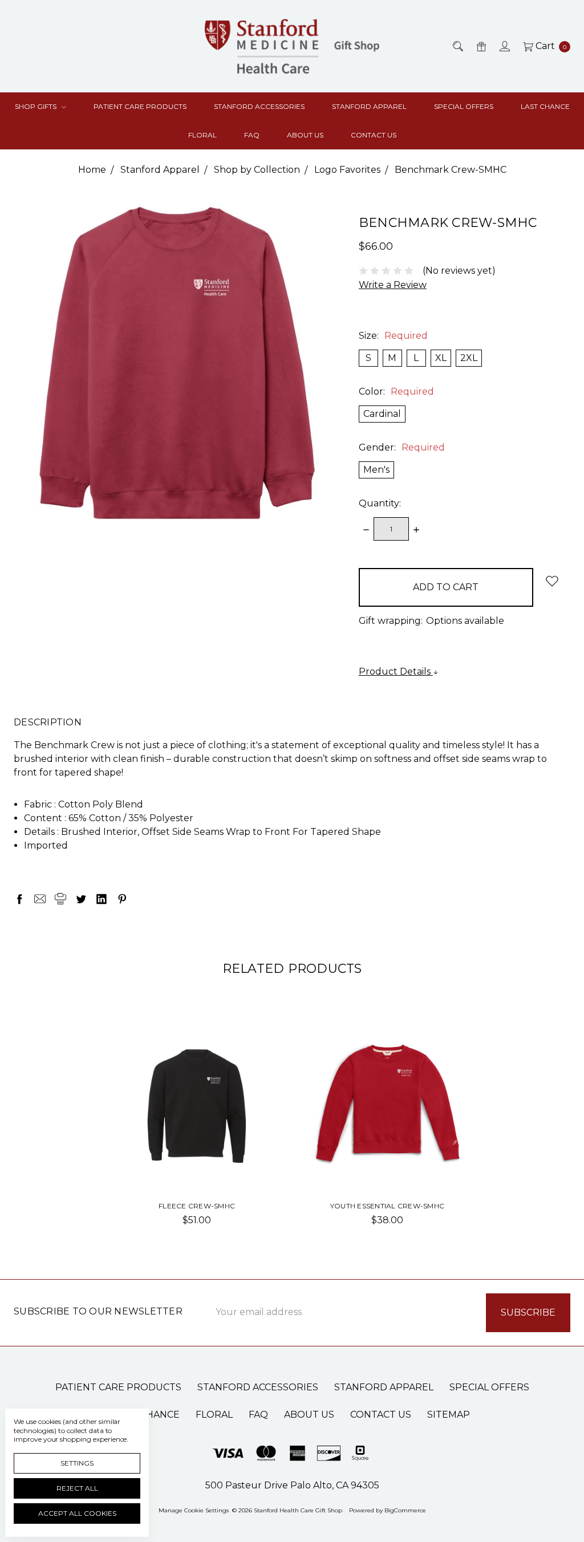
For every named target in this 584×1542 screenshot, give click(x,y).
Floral (202, 135)
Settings (77, 1463)
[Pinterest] (122, 898)
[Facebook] (19, 898)
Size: (393, 335)
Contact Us (373, 135)
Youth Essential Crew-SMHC (387, 1206)
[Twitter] (81, 898)
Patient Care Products (140, 106)
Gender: (402, 447)
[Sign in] (503, 46)
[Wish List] (252, 1048)
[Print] (60, 898)
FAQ (251, 135)
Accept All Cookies (77, 1513)
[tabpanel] (197, 1132)
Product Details (396, 671)
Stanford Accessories (259, 106)
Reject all (77, 1488)
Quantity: (380, 503)
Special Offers (463, 106)
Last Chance (545, 106)
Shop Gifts (36, 106)
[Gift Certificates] (480, 46)
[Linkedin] (101, 898)
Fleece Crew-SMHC (197, 1206)
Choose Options (197, 1159)
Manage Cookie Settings (194, 1510)
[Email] (40, 898)
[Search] (457, 46)
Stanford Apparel (369, 106)
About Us (305, 135)
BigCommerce (405, 1510)
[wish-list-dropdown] (551, 580)
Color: (396, 391)
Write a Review (393, 284)
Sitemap (448, 1414)
